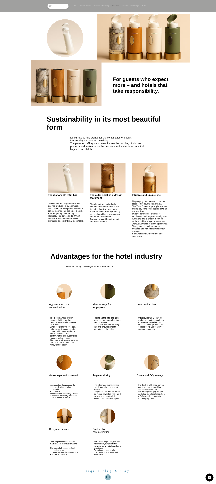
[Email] (108, 477)
